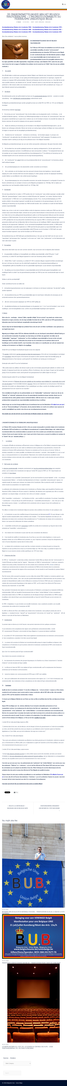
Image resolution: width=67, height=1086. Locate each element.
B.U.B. (19, 22)
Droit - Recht (34, 22)
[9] (49, 514)
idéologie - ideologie (45, 22)
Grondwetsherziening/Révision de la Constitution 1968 (16, 27)
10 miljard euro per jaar (57, 404)
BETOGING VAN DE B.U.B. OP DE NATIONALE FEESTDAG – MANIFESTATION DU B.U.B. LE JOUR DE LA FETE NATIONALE (33, 912)
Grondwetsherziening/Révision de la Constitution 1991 (47, 29)
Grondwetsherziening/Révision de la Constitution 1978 (47, 27)
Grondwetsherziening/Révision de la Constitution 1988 (16, 29)
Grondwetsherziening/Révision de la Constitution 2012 (47, 32)
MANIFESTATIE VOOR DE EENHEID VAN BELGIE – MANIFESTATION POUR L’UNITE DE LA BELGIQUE (31, 963)
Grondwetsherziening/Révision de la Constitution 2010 (16, 32)
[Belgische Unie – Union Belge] (5, 4)
